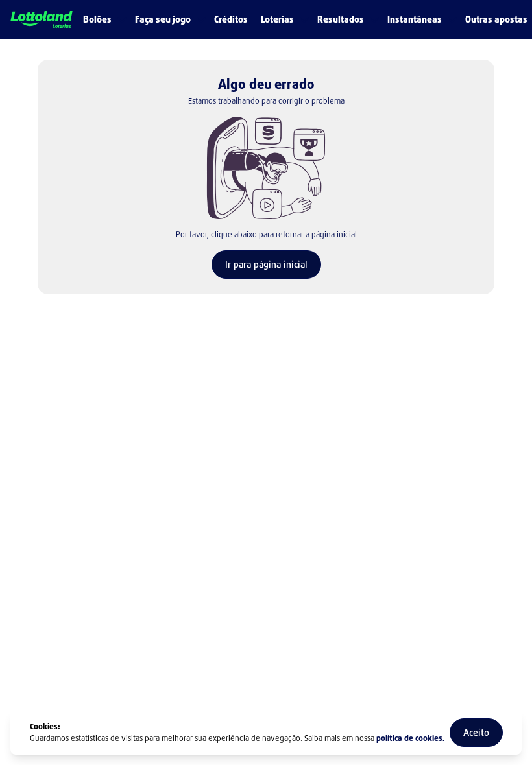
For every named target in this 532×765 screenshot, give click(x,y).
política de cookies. (410, 738)
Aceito (476, 732)
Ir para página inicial (266, 264)
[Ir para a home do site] (41, 20)
